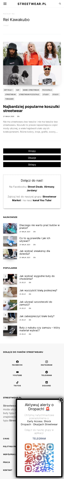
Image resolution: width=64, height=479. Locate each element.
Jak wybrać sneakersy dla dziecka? (34, 252)
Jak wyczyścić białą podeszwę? (38, 290)
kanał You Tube (42, 200)
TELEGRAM (39, 438)
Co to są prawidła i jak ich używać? (34, 239)
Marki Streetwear (31, 90)
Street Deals (35, 186)
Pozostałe (47, 90)
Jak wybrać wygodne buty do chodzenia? (37, 277)
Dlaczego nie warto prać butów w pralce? (39, 226)
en (18, 116)
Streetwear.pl (32, 4)
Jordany (32, 190)
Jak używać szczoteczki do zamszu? (35, 303)
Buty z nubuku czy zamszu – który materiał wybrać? (39, 329)
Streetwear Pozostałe (29, 94)
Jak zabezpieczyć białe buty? (36, 316)
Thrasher (9, 99)
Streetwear (10, 94)
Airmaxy (49, 186)
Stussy (46, 94)
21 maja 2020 (8, 116)
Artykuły (8, 90)
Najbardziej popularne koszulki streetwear (31, 108)
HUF (17, 90)
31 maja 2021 (24, 232)
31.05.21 (22, 282)
